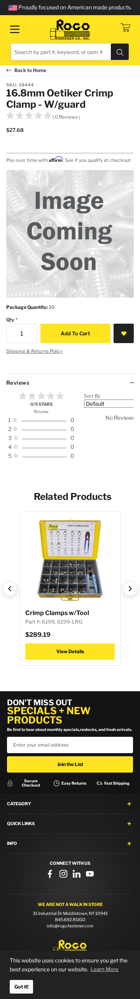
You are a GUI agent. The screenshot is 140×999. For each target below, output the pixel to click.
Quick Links (21, 823)
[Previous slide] (9, 588)
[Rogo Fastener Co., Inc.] (70, 29)
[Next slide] (130, 588)
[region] (70, 429)
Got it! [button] (21, 987)
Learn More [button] (105, 969)
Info (12, 843)
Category (19, 803)
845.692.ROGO (70, 919)
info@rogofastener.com (70, 926)
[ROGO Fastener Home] (70, 948)
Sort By (92, 396)
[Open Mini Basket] (125, 27)
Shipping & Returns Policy (34, 351)
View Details (70, 651)
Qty (10, 319)
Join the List (70, 764)
